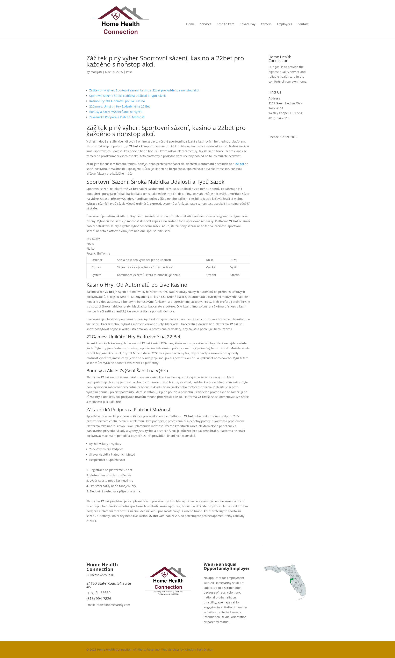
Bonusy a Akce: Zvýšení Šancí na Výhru (115, 112)
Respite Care (225, 24)
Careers (266, 24)
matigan (96, 72)
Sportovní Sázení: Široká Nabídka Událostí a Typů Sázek (127, 96)
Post (129, 72)
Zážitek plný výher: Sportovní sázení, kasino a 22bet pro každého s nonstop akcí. (144, 90)
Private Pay (248, 24)
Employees (284, 24)
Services (205, 24)
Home (190, 24)
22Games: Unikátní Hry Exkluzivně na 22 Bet (119, 106)
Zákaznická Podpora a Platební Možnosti (117, 117)
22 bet (239, 164)
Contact (303, 24)
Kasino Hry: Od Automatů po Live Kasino (117, 101)
